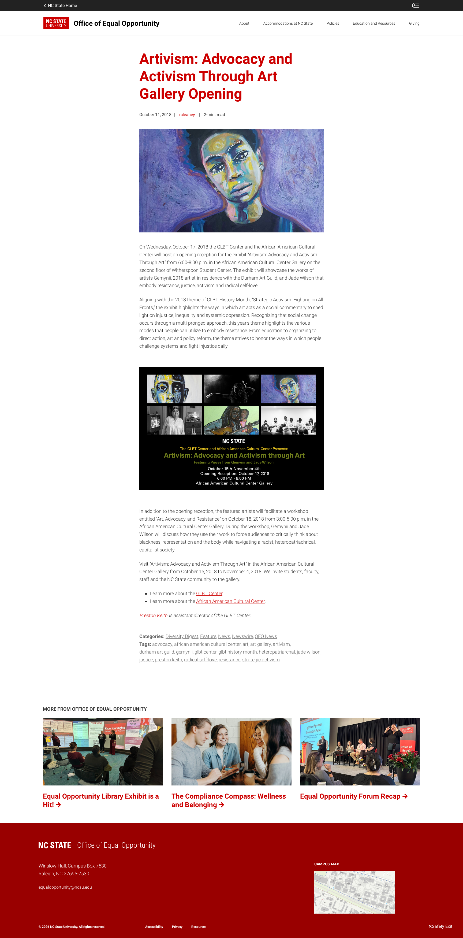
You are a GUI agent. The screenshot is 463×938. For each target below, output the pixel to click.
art (245, 644)
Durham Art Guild (156, 652)
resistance (229, 659)
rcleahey (187, 114)
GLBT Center (209, 593)
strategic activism (261, 659)
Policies (333, 23)
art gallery (260, 644)
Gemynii (184, 652)
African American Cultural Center (230, 601)
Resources (198, 926)
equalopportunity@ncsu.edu (65, 887)
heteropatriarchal (277, 652)
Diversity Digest (182, 636)
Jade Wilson (308, 652)
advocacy (162, 644)
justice (146, 659)
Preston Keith (154, 615)
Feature (208, 636)
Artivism (281, 644)
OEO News (266, 636)
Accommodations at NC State (288, 23)
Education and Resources (374, 23)
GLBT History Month (237, 652)
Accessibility (154, 926)
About (244, 23)
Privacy (177, 926)
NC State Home (62, 5)
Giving (414, 23)
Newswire (242, 636)
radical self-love (200, 659)
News (224, 636)
